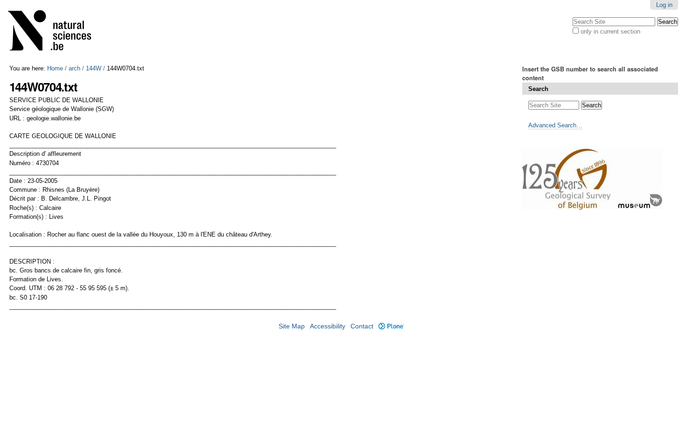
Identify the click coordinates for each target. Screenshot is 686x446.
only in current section (610, 31)
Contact (361, 326)
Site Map (292, 326)
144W (93, 68)
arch (74, 68)
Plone (391, 326)
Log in (664, 4)
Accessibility (327, 326)
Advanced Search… (555, 125)
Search (538, 88)
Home (55, 68)
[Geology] (55, 32)
